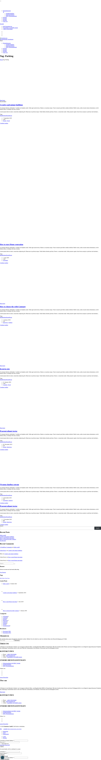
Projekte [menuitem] (5, 20)
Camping (5, 384)
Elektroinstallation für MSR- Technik (11, 663)
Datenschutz (6, 734)
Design (4, 120)
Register (5, 738)
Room (10, 115)
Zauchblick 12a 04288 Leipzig (14, 702)
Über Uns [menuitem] (5, 21)
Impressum (5, 731)
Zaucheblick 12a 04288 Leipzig (10, 27)
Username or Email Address (7, 740)
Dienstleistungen (7, 43)
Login (4, 736)
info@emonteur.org (7, 26)
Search (1, 526)
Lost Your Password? (5, 745)
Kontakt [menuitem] (5, 18)
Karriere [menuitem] (5, 17)
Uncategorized (6, 625)
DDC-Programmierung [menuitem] (11, 16)
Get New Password (5, 759)
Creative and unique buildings (11, 105)
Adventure (5, 260)
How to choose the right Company (13, 307)
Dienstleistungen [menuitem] (7, 11)
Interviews (5, 322)
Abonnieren (17, 640)
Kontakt (2, 24)
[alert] (2, 757)
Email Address (4, 753)
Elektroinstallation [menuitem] (10, 14)
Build (1, 115)
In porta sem (5, 369)
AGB (4, 732)
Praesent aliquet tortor (8, 431)
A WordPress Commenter (6, 547)
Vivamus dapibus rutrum (9, 484)
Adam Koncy (3, 550)
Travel (8, 120)
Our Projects (3, 572)
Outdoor (10, 322)
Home (1, 59)
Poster (7, 115)
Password (2, 742)
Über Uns (5, 52)
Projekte (5, 51)
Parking (4, 115)
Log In (2, 746)
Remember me (5, 743)
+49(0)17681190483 (8, 29)
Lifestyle (11, 500)
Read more (2, 692)
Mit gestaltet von (5, 729)
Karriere (5, 48)
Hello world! (3, 535)
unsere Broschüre (4, 677)
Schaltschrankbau (10, 44)
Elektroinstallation (10, 45)
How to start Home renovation (11, 244)
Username (3, 751)
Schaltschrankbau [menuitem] (10, 13)
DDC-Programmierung (11, 47)
